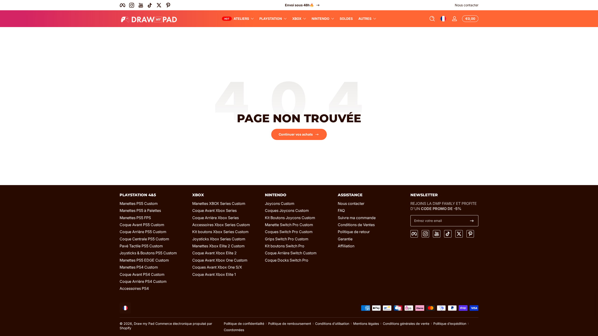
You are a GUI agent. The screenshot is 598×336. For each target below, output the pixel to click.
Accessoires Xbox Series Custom (221, 224)
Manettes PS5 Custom (139, 203)
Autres (364, 19)
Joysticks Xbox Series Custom (218, 239)
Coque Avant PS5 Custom (142, 224)
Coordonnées (234, 330)
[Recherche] (432, 18)
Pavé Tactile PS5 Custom (141, 246)
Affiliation (346, 246)
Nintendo (320, 19)
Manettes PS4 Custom (139, 267)
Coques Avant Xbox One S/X (217, 267)
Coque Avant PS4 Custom (142, 274)
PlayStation (270, 19)
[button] (432, 18)
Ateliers (241, 19)
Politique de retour (354, 231)
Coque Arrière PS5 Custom (143, 231)
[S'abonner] (471, 220)
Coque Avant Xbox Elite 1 (214, 274)
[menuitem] (154, 203)
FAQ (341, 210)
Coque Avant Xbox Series (214, 210)
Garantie (345, 239)
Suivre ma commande (357, 217)
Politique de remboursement (289, 324)
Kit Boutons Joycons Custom (290, 217)
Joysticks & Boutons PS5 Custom (148, 253)
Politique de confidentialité (244, 324)
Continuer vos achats (296, 134)
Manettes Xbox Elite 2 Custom (218, 246)
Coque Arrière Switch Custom (291, 253)
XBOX (296, 19)
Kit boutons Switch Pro (284, 246)
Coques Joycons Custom (287, 210)
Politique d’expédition (449, 324)
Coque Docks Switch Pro (286, 260)
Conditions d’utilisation (332, 324)
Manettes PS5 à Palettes (140, 210)
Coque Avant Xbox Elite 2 (214, 253)
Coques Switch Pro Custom (289, 231)
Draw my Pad (144, 324)
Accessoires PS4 (134, 288)
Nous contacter (466, 5)
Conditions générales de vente (406, 324)
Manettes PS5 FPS (135, 217)
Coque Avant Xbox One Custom (219, 260)
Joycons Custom (279, 203)
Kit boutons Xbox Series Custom (220, 231)
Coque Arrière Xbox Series (215, 217)
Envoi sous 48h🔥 (295, 5)
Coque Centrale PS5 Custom (144, 239)
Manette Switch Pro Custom (289, 224)
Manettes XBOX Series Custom (218, 203)
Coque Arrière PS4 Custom (143, 281)
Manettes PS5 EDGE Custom (144, 260)
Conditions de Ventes (356, 224)
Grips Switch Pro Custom (286, 239)
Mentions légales (366, 324)
